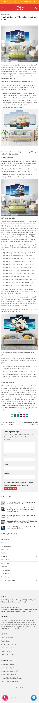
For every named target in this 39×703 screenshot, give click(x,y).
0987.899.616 (10, 607)
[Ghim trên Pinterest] (24, 415)
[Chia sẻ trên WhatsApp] (12, 415)
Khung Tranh (5, 549)
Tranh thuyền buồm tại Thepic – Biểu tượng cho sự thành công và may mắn (21, 516)
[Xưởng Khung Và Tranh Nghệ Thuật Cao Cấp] (20, 7)
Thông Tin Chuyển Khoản (10, 681)
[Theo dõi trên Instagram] (18, 687)
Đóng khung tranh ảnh (9, 644)
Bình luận (7, 439)
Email (6, 464)
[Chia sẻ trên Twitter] (18, 415)
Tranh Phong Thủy (8, 655)
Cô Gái (3, 542)
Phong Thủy (5, 563)
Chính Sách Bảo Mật (8, 675)
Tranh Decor (6, 641)
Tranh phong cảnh (8, 648)
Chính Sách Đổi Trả (8, 668)
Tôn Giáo (4, 566)
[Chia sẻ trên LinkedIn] (27, 415)
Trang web (7, 473)
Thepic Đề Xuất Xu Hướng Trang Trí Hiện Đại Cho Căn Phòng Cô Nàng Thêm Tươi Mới (22, 521)
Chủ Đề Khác (5, 539)
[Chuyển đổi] (36, 539)
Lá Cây (3, 553)
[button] (2, 7)
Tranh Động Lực (6, 573)
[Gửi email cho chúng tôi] (22, 687)
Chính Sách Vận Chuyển (9, 671)
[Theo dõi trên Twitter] (20, 687)
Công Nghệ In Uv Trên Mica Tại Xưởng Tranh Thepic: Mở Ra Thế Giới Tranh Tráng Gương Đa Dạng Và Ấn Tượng (21, 509)
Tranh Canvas (5, 15)
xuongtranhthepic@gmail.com (10, 609)
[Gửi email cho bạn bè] (21, 415)
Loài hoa (4, 556)
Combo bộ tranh (6, 546)
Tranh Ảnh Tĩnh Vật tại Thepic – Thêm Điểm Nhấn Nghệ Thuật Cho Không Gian (22, 527)
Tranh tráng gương (7, 577)
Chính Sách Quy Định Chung (11, 678)
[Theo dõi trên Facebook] (16, 687)
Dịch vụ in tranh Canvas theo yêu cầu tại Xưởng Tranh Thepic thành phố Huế (21, 503)
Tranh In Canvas (7, 638)
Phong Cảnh (5, 560)
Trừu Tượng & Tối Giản (8, 580)
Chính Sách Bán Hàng (9, 664)
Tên (5, 456)
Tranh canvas (5, 570)
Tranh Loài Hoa (6, 651)
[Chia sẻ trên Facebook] (15, 415)
